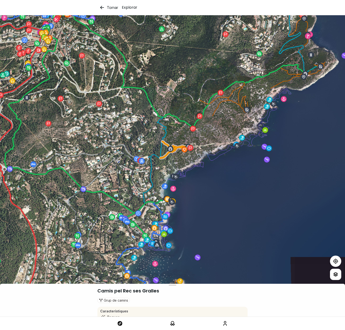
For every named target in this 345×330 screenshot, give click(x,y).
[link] (120, 323)
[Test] (335, 261)
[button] (165, 186)
